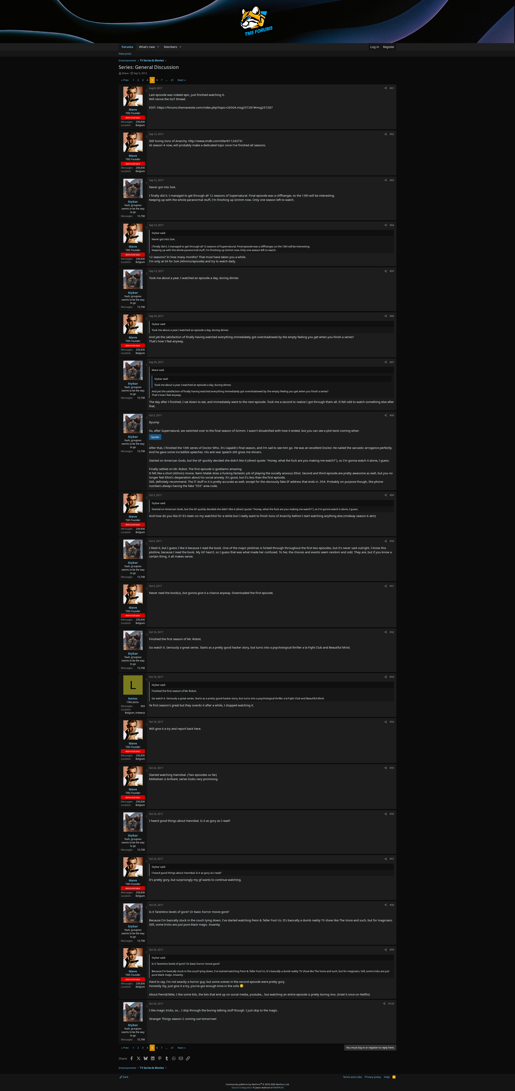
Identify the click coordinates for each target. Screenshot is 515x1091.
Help (387, 1077)
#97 (392, 859)
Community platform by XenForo (257, 1084)
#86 (392, 316)
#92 (392, 632)
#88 (392, 415)
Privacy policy (373, 1077)
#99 (392, 949)
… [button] (167, 80)
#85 (392, 271)
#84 (392, 225)
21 (172, 80)
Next (180, 80)
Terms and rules (352, 1077)
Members (170, 47)
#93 (392, 677)
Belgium (140, 125)
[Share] (385, 88)
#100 (391, 1003)
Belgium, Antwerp (135, 712)
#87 (392, 362)
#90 (392, 541)
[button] (158, 47)
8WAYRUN (278, 1087)
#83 (392, 180)
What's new (147, 47)
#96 (392, 814)
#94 (392, 722)
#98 (392, 905)
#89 (392, 495)
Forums (127, 47)
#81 (392, 88)
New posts (125, 53)
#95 (392, 768)
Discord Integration (242, 1087)
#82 (392, 134)
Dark (125, 1077)
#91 (392, 586)
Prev (126, 80)
